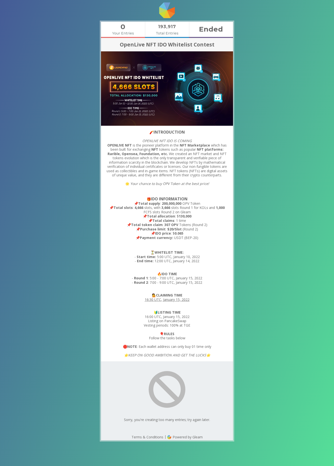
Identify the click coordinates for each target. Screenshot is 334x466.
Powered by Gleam (187, 437)
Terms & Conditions (147, 437)
